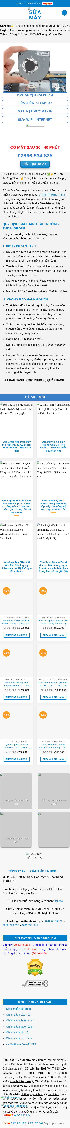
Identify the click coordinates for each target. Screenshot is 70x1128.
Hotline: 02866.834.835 (28, 3)
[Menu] (5, 13)
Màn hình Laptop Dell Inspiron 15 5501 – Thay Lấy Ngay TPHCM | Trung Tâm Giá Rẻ (17, 684)
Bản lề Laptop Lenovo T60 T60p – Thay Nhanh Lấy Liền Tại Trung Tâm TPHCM (53, 622)
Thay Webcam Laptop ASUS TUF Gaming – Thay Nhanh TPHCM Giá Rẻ (53, 746)
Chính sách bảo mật (18, 1014)
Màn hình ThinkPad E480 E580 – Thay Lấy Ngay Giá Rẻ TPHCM (16, 622)
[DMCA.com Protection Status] (35, 967)
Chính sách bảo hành (19, 1038)
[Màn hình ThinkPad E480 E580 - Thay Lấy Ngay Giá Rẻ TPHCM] (16, 598)
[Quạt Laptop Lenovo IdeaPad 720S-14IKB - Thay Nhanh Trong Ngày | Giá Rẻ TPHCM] (16, 722)
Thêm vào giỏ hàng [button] (16, 635)
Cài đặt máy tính (12, 1068)
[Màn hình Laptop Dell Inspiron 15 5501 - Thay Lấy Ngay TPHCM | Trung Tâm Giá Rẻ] (16, 660)
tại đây (59, 901)
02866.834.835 (54, 921)
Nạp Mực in (39, 1072)
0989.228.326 (11, 925)
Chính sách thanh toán (19, 1020)
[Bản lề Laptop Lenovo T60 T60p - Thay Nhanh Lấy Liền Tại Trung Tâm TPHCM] (53, 598)
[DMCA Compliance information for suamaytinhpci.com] (35, 983)
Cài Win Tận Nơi (35, 1068)
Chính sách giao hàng (19, 1026)
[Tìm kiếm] (64, 13)
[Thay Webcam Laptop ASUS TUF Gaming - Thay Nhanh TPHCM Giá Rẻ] (53, 722)
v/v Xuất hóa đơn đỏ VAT (21, 1044)
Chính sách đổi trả (17, 1032)
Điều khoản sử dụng (18, 1008)
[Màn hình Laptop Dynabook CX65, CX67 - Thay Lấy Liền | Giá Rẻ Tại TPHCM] (53, 660)
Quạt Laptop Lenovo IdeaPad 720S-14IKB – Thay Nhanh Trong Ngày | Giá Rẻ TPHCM (17, 746)
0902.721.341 (29, 925)
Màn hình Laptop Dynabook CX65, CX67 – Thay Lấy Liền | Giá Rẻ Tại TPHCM (53, 684)
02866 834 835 (22, 1114)
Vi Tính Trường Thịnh (52, 194)
